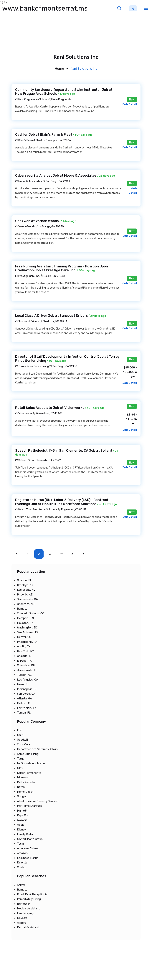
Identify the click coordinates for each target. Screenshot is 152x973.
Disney (21, 829)
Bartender (23, 904)
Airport (21, 922)
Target (21, 758)
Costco (22, 867)
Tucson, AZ (24, 674)
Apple (20, 824)
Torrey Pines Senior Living (33, 366)
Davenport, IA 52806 (58, 140)
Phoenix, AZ (25, 594)
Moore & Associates (30, 181)
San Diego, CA (26, 693)
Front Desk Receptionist (33, 894)
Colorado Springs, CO (30, 613)
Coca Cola (23, 744)
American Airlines (28, 848)
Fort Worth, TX (26, 708)
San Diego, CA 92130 (64, 366)
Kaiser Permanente (29, 773)
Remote (22, 608)
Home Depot (25, 791)
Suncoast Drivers (28, 321)
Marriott (22, 810)
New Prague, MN (61, 99)
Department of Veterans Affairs (37, 749)
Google (21, 796)
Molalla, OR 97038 (54, 276)
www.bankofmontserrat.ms (45, 8)
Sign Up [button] (133, 8)
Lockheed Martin (27, 858)
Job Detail (129, 104)
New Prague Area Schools (33, 99)
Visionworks (25, 413)
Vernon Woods (26, 226)
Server (21, 885)
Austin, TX (24, 646)
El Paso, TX (24, 660)
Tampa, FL (24, 712)
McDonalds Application (32, 763)
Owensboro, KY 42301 (49, 413)
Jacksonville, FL (27, 670)
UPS (20, 768)
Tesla (20, 843)
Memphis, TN (25, 618)
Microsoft (23, 777)
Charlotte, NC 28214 (55, 321)
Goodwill (22, 739)
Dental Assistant (28, 927)
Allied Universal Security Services (38, 801)
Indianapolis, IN (26, 689)
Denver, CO (24, 637)
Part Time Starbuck (29, 805)
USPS (20, 735)
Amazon (22, 853)
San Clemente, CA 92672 (46, 460)
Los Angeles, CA (27, 679)
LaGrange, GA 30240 (51, 226)
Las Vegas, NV (26, 589)
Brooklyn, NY (25, 585)
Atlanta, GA (24, 698)
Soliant (22, 460)
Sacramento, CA (27, 599)
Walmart (22, 820)
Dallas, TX (23, 703)
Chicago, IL (24, 656)
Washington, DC (27, 627)
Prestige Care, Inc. (29, 276)
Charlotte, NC (25, 604)
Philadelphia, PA (27, 641)
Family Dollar (25, 834)
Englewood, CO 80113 (73, 509)
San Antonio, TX (27, 632)
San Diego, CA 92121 (58, 181)
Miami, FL (23, 684)
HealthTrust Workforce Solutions (37, 509)
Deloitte (22, 862)
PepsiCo (22, 815)
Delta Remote (26, 782)
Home (59, 69)
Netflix (21, 787)
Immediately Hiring (29, 899)
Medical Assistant (28, 908)
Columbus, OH (26, 665)
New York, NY (25, 651)
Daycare (22, 918)
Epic (19, 730)
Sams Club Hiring (28, 754)
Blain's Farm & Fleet (30, 140)
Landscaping (25, 913)
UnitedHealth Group (30, 839)
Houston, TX (25, 623)
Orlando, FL (24, 580)
